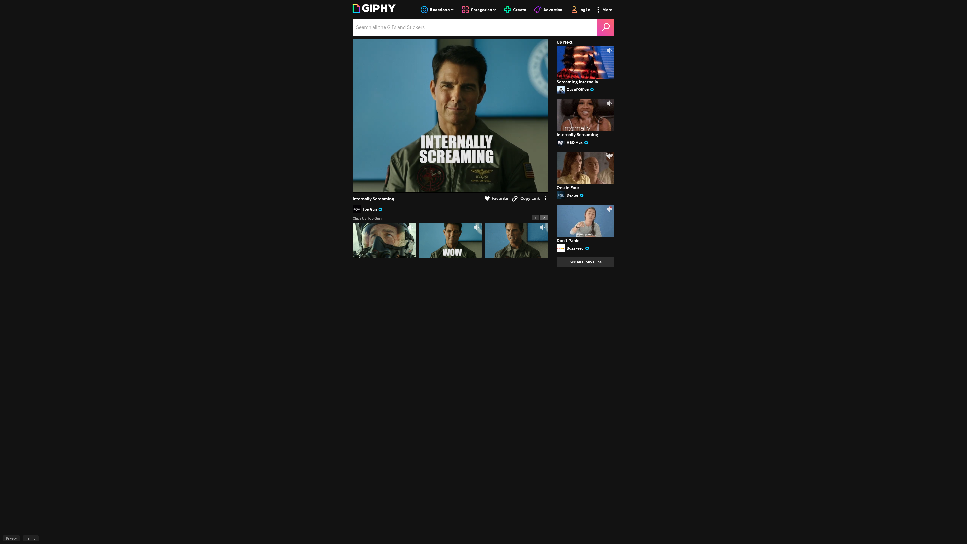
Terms (30, 538)
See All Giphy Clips (586, 262)
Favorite (500, 198)
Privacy (11, 538)
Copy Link (530, 198)
